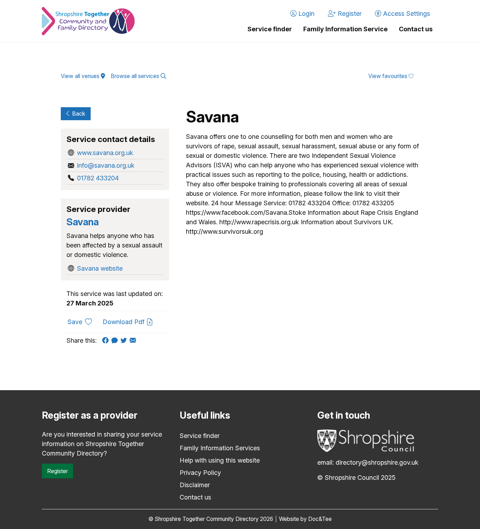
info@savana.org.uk (106, 165)
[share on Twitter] (125, 340)
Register (57, 471)
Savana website (100, 268)
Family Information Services (220, 448)
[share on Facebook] (106, 340)
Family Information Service (345, 29)
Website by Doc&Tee (305, 519)
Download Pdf (124, 321)
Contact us (416, 29)
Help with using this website (220, 460)
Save (82, 321)
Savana (82, 222)
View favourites (388, 76)
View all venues (81, 76)
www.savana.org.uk (105, 152)
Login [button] (305, 13)
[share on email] (134, 340)
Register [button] (349, 13)
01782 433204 (98, 178)
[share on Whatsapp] (116, 340)
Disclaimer (195, 485)
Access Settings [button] (405, 13)
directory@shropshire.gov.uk (377, 462)
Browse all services (136, 76)
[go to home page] (88, 21)
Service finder (269, 29)
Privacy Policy (200, 472)
